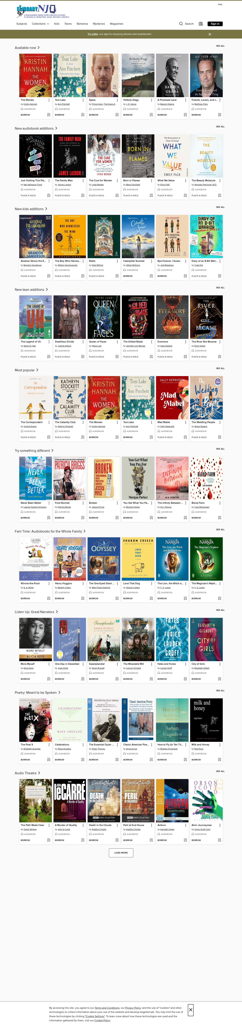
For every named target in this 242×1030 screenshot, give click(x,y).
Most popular (25, 370)
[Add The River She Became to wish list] (219, 357)
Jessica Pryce (98, 507)
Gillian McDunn (133, 265)
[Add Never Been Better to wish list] (49, 518)
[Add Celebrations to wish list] (83, 760)
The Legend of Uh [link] (31, 341)
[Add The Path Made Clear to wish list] (49, 840)
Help (220, 4)
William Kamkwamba (67, 265)
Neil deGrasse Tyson (33, 184)
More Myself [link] (28, 664)
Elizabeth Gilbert (201, 668)
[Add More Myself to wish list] (49, 679)
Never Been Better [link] (31, 503)
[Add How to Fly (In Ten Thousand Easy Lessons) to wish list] (185, 760)
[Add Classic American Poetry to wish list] (151, 760)
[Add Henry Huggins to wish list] (83, 599)
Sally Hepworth (167, 426)
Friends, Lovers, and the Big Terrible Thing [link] (205, 100)
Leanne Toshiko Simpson (35, 507)
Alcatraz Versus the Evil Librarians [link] (34, 261)
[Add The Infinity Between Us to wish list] (185, 518)
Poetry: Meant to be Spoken (36, 693)
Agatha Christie (99, 829)
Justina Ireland (64, 346)
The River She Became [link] (204, 341)
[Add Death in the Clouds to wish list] (117, 840)
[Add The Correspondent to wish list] (49, 437)
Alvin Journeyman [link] (202, 825)
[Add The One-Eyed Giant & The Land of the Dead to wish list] (117, 599)
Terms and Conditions (107, 1008)
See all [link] (220, 45)
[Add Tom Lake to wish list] (83, 115)
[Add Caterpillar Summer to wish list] (151, 276)
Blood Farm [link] (198, 503)
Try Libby (93, 34)
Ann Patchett (64, 104)
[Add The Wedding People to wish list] (219, 437)
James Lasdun (64, 184)
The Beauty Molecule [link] (203, 180)
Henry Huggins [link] (63, 583)
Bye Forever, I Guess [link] (169, 261)
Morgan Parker (133, 507)
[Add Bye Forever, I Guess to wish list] (185, 276)
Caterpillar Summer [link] (134, 261)
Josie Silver (63, 668)
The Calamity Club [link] (65, 422)
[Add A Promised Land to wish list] (185, 115)
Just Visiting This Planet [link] (34, 180)
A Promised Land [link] (167, 100)
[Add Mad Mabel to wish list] (185, 437)
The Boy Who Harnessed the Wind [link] (68, 261)
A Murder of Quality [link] (66, 825)
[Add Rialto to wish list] (117, 276)
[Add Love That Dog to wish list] (151, 599)
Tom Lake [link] (60, 100)
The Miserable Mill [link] (133, 664)
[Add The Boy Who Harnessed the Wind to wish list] (83, 276)
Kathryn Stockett (65, 426)
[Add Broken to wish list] (117, 518)
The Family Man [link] (64, 180)
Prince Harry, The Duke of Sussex (104, 104)
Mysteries (99, 24)
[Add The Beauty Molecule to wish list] (219, 196)
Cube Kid (198, 265)
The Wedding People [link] (203, 422)
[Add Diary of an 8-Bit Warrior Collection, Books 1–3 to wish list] (219, 276)
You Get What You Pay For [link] (136, 503)
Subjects (21, 24)
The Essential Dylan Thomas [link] (102, 744)
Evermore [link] (163, 341)
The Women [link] (27, 100)
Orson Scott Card (202, 829)
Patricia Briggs (64, 507)
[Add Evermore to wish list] (185, 357)
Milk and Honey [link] (200, 744)
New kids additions (29, 209)
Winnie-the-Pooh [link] (30, 583)
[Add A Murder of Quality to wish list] (83, 840)
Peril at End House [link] (133, 825)
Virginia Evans (30, 426)
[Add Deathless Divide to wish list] (83, 357)
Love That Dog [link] (131, 583)
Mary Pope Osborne (101, 587)
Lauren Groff (166, 668)
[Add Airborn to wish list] (185, 840)
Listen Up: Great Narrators (35, 612)
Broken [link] (93, 503)
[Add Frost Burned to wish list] (83, 518)
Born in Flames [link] (131, 180)
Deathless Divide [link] (64, 341)
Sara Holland (166, 346)
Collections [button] (39, 24)
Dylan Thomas (98, 749)
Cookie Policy (102, 1020)
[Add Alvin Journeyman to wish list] (219, 840)
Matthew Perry (201, 104)
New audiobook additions (34, 128)
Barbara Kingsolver (169, 749)
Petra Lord (96, 346)
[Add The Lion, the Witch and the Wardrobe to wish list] (185, 599)
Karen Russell (98, 668)
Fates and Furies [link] (167, 664)
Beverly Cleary (64, 587)
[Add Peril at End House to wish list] (151, 840)
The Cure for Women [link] (100, 180)
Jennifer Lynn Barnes (135, 346)
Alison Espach (200, 426)
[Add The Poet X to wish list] (49, 760)
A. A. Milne (29, 587)
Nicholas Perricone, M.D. (205, 184)
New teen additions (30, 290)
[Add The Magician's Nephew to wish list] (219, 599)
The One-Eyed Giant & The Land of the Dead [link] (102, 583)
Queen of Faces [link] (97, 341)
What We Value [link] (166, 180)
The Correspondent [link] (31, 422)
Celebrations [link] (62, 744)
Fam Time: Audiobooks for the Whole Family (49, 531)
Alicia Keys (29, 668)
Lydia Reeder (98, 184)
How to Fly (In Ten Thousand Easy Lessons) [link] (171, 744)
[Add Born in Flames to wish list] (151, 196)
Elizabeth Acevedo (32, 749)
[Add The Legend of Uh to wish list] (49, 357)
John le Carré (64, 829)
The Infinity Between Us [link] (171, 503)
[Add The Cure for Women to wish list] (117, 196)
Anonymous (131, 749)
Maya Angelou (64, 749)
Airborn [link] (162, 825)
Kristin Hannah (30, 104)
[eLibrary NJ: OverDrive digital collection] (42, 11)
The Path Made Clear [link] (32, 825)
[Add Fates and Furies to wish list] (185, 679)
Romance (82, 24)
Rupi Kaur (198, 749)
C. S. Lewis (165, 587)
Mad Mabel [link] (164, 422)
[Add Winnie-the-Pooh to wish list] (49, 599)
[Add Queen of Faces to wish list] (117, 357)
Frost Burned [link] (62, 503)
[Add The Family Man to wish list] (83, 196)
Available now (26, 48)
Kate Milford (97, 265)
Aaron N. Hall (30, 346)
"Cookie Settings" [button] (95, 1016)
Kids (56, 24)
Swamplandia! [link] (97, 664)
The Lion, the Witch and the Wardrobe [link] (171, 583)
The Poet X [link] (27, 744)
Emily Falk (165, 184)
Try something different (33, 451)
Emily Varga (199, 346)
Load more (121, 852)
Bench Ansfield (133, 184)
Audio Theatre (26, 773)
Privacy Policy (133, 1008)
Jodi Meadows (167, 265)
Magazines (116, 24)
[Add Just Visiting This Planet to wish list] (49, 196)
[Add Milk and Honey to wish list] (219, 760)
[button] (186, 24)
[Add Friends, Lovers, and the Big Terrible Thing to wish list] (219, 115)
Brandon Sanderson (33, 265)
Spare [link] (92, 100)
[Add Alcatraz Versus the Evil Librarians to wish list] (49, 276)
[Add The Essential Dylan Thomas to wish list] (117, 760)
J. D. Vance (131, 104)
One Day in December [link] (67, 664)
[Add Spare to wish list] (117, 115)
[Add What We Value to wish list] (185, 196)
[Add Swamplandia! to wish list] (117, 679)
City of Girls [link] (198, 664)
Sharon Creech (133, 587)
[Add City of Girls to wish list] (219, 679)
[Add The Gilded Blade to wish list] (151, 357)
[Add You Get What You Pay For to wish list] (151, 518)
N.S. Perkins (166, 507)
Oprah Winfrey (30, 829)
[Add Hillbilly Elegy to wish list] (151, 115)
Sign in (215, 24)
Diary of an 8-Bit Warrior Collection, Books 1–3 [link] (205, 261)
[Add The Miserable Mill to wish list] (151, 679)
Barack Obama (167, 104)
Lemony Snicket (133, 668)
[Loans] (201, 24)
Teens (68, 24)
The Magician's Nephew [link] (205, 583)
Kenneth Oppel (167, 829)
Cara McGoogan (201, 507)
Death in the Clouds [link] (100, 825)
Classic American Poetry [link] (136, 744)
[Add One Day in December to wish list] (83, 679)
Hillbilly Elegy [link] (131, 100)
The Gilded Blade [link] (133, 341)
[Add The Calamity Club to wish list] (83, 437)
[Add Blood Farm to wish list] (219, 518)
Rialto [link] (92, 261)
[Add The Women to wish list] (49, 115)
